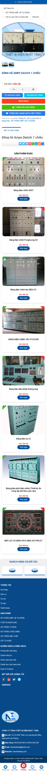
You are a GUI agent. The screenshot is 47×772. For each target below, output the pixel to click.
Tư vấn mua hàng (12, 95)
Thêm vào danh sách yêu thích (25, 113)
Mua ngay (24, 101)
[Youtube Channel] (8, 679)
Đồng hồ (22, 118)
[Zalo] (19, 679)
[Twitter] (14, 679)
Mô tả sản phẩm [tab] (11, 130)
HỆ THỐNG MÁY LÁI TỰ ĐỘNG (23, 121)
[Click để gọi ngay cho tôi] (23, 765)
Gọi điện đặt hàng (35, 95)
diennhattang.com (20, 751)
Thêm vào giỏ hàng (25, 107)
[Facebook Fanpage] (3, 679)
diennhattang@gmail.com (20, 747)
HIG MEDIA (26, 761)
